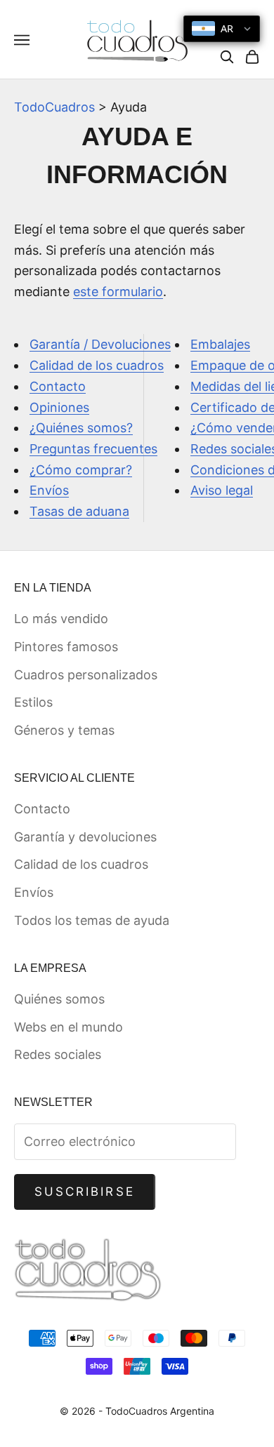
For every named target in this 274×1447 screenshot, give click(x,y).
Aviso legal (221, 490)
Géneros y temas (64, 730)
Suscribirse (84, 1192)
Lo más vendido (61, 618)
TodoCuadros (54, 107)
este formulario (118, 291)
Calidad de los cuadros (97, 365)
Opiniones (59, 407)
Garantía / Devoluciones (100, 344)
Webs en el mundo (68, 1027)
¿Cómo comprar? (81, 469)
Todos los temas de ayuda (91, 920)
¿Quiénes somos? (81, 427)
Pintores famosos (66, 646)
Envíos (49, 490)
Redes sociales (57, 1054)
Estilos (33, 702)
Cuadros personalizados (85, 674)
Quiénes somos (59, 999)
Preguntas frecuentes (93, 448)
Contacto (58, 386)
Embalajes (220, 344)
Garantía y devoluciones (85, 836)
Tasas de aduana (79, 511)
